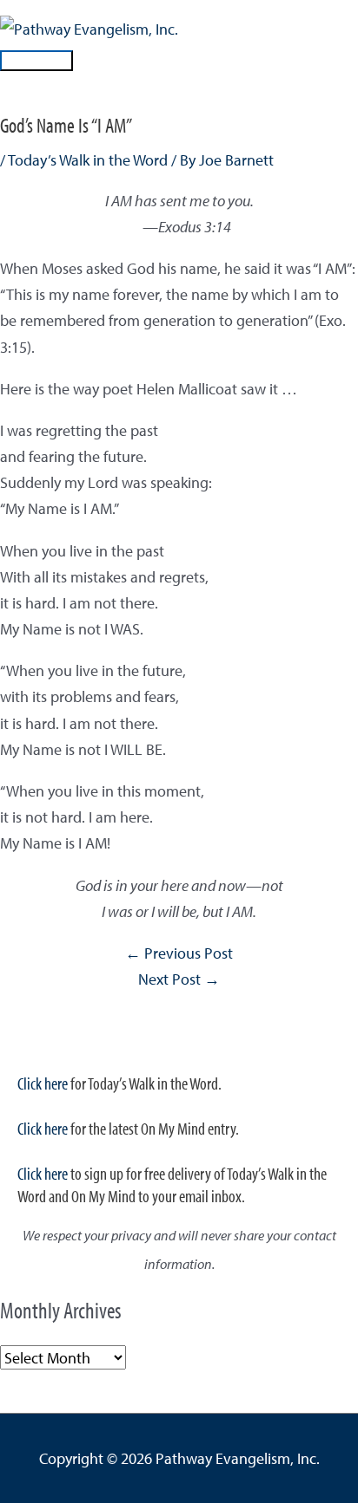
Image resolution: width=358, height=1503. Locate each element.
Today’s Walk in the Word (88, 159)
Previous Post (179, 952)
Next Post (179, 978)
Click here (42, 1083)
